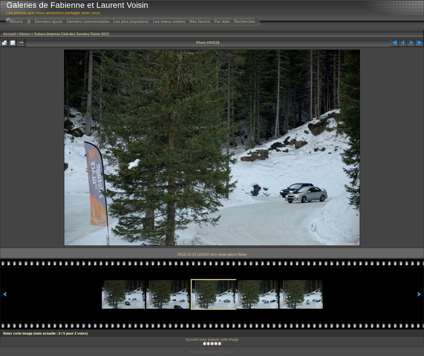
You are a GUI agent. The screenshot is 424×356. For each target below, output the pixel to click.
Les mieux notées (169, 21)
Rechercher (244, 21)
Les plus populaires (131, 21)
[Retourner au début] (395, 42)
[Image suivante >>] (411, 42)
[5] (220, 344)
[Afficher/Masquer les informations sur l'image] (13, 42)
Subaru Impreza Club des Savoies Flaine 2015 (71, 34)
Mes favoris (199, 21)
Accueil (9, 34)
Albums (16, 21)
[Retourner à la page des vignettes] (4, 42)
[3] (212, 344)
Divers (24, 34)
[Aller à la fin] (420, 42)
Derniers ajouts (49, 21)
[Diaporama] (21, 42)
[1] (205, 344)
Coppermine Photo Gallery (219, 351)
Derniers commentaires (88, 21)
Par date (222, 21)
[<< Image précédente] (403, 42)
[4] (216, 344)
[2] (208, 344)
